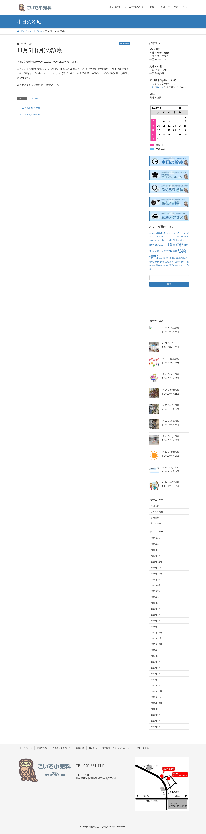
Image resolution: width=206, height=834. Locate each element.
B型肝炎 (161, 233)
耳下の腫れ (176, 262)
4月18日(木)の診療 (170, 467)
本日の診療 (124, 43)
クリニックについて (61, 748)
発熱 (157, 262)
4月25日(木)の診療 (170, 374)
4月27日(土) (167, 343)
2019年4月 (156, 538)
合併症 (178, 240)
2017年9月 (156, 650)
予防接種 (170, 240)
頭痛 (158, 265)
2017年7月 (156, 662)
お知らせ (155, 506)
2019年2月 (156, 550)
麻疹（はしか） (180, 265)
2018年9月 (156, 579)
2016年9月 (156, 709)
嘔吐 (162, 245)
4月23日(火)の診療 (170, 405)
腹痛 (183, 262)
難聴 (153, 265)
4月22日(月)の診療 (170, 421)
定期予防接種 (170, 251)
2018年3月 (156, 615)
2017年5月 (156, 668)
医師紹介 (80, 748)
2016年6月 (156, 726)
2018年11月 (156, 567)
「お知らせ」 (156, 87)
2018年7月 (156, 591)
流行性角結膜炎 (181, 258)
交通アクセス (142, 748)
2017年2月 (156, 679)
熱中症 (151, 262)
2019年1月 (156, 556)
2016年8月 (156, 715)
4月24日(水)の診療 (170, 390)
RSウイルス (170, 233)
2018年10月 (156, 573)
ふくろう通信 (157, 511)
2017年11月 (156, 638)
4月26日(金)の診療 (170, 359)
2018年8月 (156, 585)
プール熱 (182, 236)
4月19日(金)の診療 (170, 452)
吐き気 (183, 240)
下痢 (162, 240)
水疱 (173, 258)
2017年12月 (156, 632)
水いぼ (168, 258)
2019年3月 (156, 544)
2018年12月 (156, 562)
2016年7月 (156, 721)
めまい (151, 236)
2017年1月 (156, 685)
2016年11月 (156, 697)
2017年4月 (156, 673)
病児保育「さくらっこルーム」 (117, 748)
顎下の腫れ (164, 265)
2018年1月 (156, 626)
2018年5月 (156, 603)
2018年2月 (156, 620)
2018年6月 (156, 597)
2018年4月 (156, 609)
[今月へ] (180, 108)
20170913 (153, 233)
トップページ (25, 748)
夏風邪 (155, 251)
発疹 (162, 262)
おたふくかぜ (182, 233)
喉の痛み (154, 245)
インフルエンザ (173, 236)
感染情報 (155, 517)
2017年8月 (156, 656)
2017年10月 (156, 644)
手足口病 (162, 258)
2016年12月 (156, 691)
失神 (161, 251)
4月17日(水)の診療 (170, 482)
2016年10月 (156, 703)
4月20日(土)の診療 (170, 436)
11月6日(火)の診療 (31, 114)
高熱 (171, 265)
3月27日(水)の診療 (170, 327)
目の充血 (168, 262)
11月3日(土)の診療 (31, 108)
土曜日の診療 (176, 244)
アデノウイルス (161, 236)
